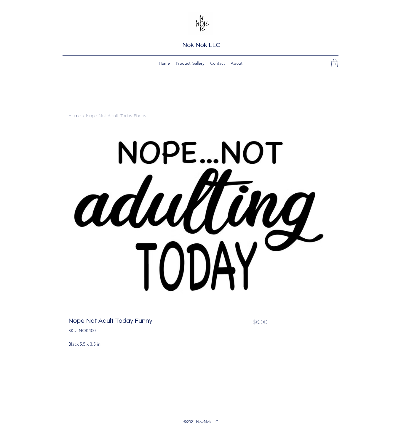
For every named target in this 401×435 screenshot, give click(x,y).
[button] (334, 63)
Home (74, 115)
